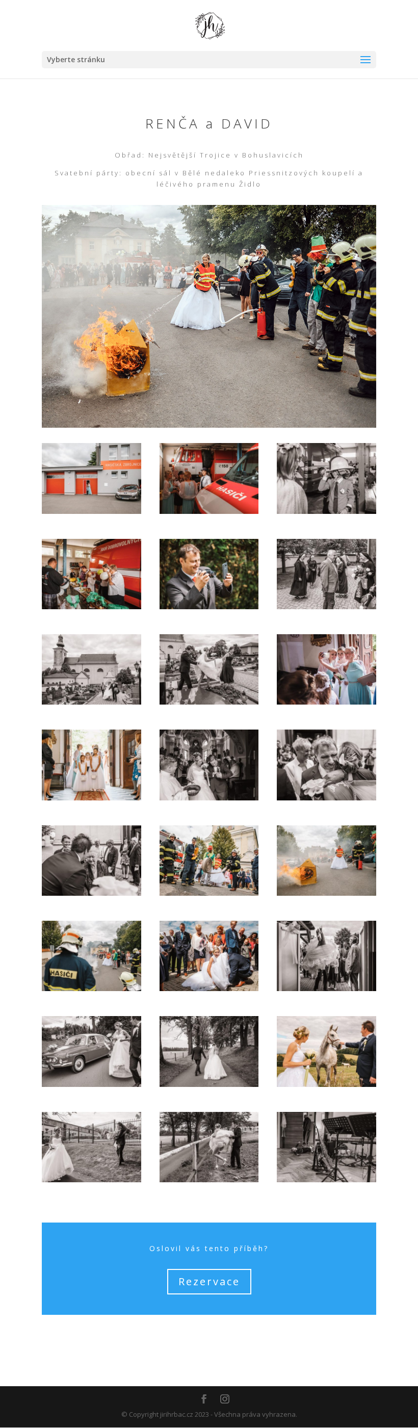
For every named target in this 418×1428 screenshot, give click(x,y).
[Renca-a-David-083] (326, 988)
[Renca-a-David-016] (209, 606)
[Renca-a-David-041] (209, 797)
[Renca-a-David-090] (209, 1084)
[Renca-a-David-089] (91, 1084)
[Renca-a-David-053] (91, 893)
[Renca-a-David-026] (326, 702)
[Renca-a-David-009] (209, 511)
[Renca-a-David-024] (209, 702)
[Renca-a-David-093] (326, 1084)
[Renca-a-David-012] (91, 606)
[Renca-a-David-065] (209, 893)
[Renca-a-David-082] (209, 988)
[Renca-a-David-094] (91, 1179)
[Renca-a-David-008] (91, 511)
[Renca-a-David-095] (209, 1179)
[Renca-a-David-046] (326, 797)
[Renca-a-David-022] (326, 606)
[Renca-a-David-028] (91, 797)
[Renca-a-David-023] (91, 702)
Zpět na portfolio (209, 1337)
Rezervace (209, 1281)
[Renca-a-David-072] (326, 893)
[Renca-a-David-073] (91, 988)
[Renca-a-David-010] (326, 511)
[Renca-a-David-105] (326, 1179)
